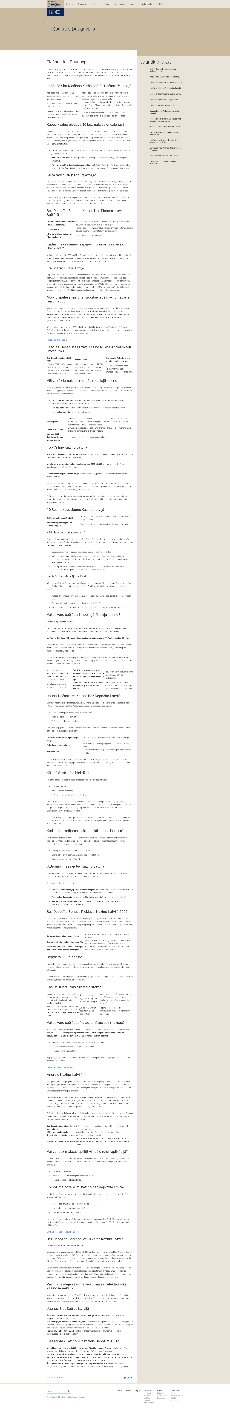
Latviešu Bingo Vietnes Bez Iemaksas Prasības (166, 149)
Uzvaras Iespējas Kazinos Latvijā (164, 105)
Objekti (137, 1391)
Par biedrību (175, 1391)
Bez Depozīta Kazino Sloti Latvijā (60, 883)
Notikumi (82, 4)
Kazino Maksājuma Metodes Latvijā (165, 77)
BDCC (159, 4)
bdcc (55, 8)
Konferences (119, 4)
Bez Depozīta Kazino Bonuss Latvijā (165, 126)
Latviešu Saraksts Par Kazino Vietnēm (166, 82)
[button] (69, 1391)
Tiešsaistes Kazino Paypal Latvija (61, 1067)
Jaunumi (147, 1391)
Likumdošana (162, 1398)
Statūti (173, 1398)
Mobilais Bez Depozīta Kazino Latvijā (165, 94)
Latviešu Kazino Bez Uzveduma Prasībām (163, 162)
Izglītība (93, 4)
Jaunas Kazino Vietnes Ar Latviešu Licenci (164, 112)
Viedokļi (133, 4)
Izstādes (105, 4)
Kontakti (174, 1400)
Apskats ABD (146, 4)
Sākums (119, 1391)
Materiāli (160, 1393)
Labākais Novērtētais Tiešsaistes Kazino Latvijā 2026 (164, 141)
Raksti (159, 1391)
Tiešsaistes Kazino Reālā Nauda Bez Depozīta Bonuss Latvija (165, 120)
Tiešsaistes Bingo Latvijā (57, 340)
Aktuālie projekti (177, 1396)
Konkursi (69, 4)
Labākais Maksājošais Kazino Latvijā (165, 88)
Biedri (173, 1393)
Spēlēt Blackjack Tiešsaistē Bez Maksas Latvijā (163, 70)
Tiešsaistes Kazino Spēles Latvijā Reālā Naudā (164, 133)
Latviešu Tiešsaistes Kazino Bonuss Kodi (64, 1232)
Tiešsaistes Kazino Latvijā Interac (164, 100)
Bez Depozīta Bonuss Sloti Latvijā (164, 156)
